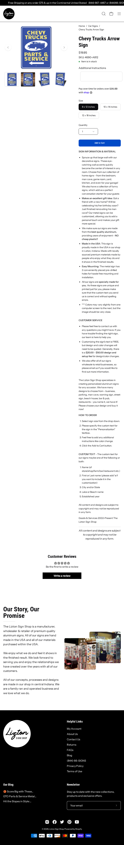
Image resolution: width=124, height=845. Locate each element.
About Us (72, 734)
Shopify (78, 829)
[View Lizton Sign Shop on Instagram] (47, 822)
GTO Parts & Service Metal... (19, 796)
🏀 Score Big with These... (18, 791)
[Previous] (8, 47)
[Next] (64, 47)
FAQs (70, 750)
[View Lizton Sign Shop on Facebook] (54, 822)
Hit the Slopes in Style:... (17, 801)
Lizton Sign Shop (56, 829)
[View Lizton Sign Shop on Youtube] (76, 822)
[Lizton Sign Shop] (9, 13)
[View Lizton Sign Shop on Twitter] (62, 822)
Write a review (62, 575)
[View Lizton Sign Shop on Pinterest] (69, 822)
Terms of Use (74, 771)
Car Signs (93, 26)
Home (82, 26)
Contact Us (73, 739)
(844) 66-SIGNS (76, 760)
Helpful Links (75, 721)
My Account (74, 728)
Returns (71, 744)
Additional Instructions (92, 68)
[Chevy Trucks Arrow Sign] (12, 79)
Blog (69, 755)
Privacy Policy (75, 766)
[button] (103, 13)
